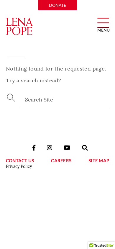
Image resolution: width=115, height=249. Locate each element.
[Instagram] (49, 148)
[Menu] (103, 22)
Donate (57, 5)
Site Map (98, 160)
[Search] (85, 148)
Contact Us (20, 160)
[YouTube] (67, 148)
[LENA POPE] (19, 26)
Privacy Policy (19, 166)
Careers (61, 160)
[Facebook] (33, 148)
